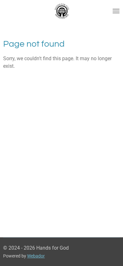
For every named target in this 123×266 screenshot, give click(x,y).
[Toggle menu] (116, 11)
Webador (36, 255)
